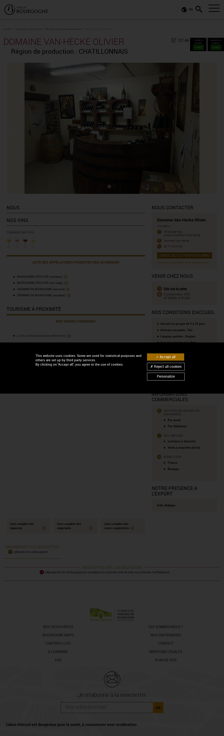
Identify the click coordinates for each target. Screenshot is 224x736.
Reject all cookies (167, 366)
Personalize (166, 376)
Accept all (167, 356)
